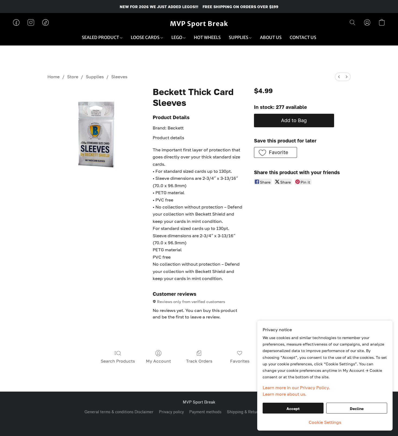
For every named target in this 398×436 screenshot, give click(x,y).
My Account (158, 361)
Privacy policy (171, 412)
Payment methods (205, 412)
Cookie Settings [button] (325, 422)
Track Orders (199, 361)
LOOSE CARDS (145, 37)
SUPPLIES (239, 37)
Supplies (95, 76)
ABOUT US (271, 37)
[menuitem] (339, 77)
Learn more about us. (284, 394)
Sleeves (119, 76)
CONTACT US (303, 37)
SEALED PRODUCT (101, 37)
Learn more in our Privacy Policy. (296, 387)
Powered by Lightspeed (199, 421)
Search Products (118, 361)
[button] (199, 24)
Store (72, 76)
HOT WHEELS (207, 37)
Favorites (239, 361)
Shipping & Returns (244, 412)
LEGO (177, 37)
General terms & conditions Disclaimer (119, 412)
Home (53, 76)
